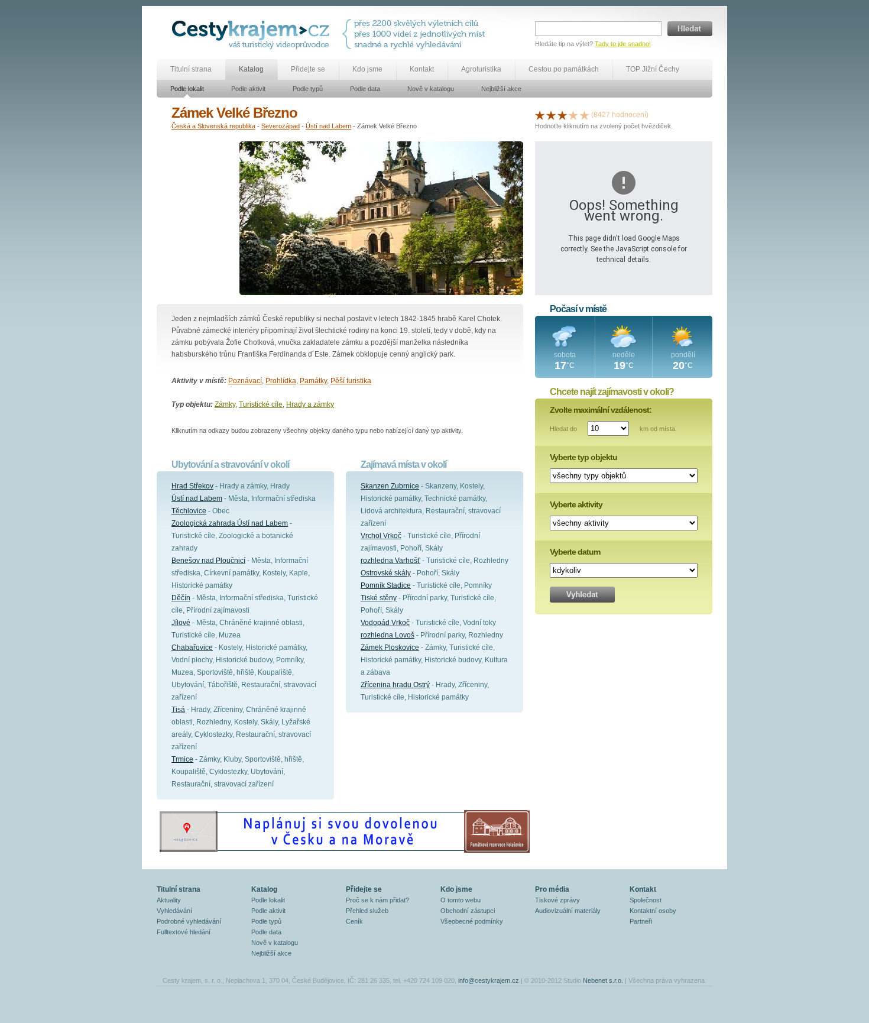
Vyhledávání (174, 910)
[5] (584, 115)
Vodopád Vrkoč (385, 623)
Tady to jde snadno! (623, 43)
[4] (573, 115)
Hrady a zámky (310, 404)
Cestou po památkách (563, 69)
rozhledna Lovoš (387, 635)
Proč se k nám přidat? (377, 900)
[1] (539, 115)
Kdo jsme (367, 69)
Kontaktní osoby (653, 910)
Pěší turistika (350, 381)
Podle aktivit (248, 88)
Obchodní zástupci (467, 910)
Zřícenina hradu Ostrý (395, 685)
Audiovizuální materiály (568, 910)
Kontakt (422, 69)
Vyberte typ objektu (583, 457)
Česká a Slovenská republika (213, 126)
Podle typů (308, 88)
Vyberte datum (575, 551)
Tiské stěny (379, 598)
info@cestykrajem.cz (488, 980)
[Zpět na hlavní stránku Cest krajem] (252, 34)
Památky (313, 381)
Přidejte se (308, 69)
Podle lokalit (187, 88)
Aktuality (169, 900)
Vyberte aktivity (576, 504)
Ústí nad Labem (328, 126)
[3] (562, 115)
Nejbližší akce (501, 88)
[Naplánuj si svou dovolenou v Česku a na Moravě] (344, 852)
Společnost (646, 900)
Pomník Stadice (386, 585)
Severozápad (280, 126)
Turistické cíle (261, 404)
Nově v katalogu (430, 88)
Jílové (180, 623)
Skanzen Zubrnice (390, 486)
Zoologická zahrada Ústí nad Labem (229, 523)
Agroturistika (481, 69)
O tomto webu (460, 900)
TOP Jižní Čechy (652, 69)
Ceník (354, 921)
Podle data (365, 88)
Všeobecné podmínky (471, 921)
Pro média (552, 889)
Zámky (225, 404)
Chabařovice (192, 647)
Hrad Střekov (192, 486)
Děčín (180, 598)
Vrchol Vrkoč (381, 536)
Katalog (251, 69)
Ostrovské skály (386, 573)
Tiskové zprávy (557, 900)
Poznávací (245, 381)
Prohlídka (280, 381)
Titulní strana (191, 69)
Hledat (689, 28)
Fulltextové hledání (183, 931)
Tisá (178, 709)
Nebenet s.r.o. (603, 980)
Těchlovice (188, 511)
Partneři (641, 921)
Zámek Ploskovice (390, 647)
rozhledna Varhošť (390, 560)
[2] (551, 115)
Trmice (182, 759)
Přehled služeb (367, 910)
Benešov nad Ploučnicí (208, 560)
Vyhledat (582, 595)
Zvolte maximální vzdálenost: (600, 410)
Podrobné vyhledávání (189, 921)
